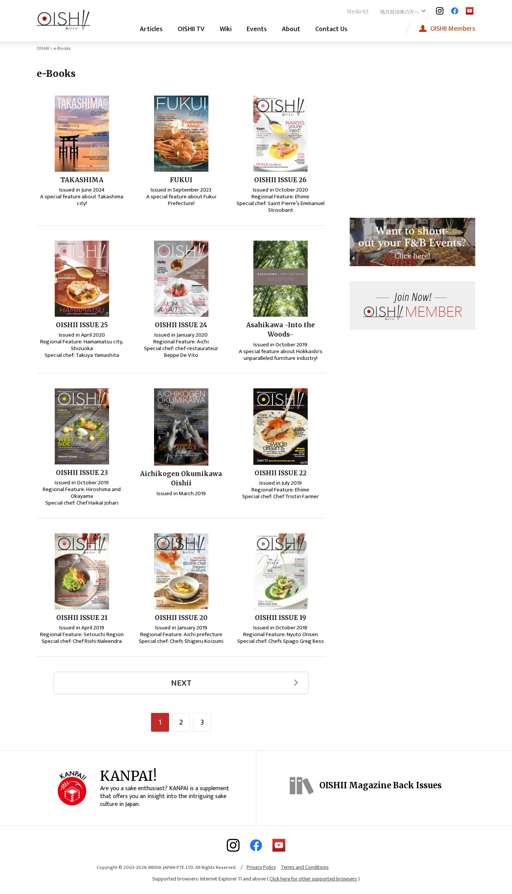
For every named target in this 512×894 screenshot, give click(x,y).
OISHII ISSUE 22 (281, 473)
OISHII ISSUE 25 (82, 325)
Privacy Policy (261, 867)
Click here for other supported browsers (313, 879)
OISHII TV (191, 29)
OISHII (43, 48)
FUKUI (181, 180)
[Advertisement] (412, 142)
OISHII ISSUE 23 (82, 473)
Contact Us (331, 29)
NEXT (181, 683)
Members (452, 28)
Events (257, 29)
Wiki (226, 29)
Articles (151, 29)
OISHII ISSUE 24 (181, 325)
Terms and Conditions (305, 867)
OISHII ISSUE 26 (280, 180)
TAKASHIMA (81, 180)
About (291, 29)
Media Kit (358, 12)
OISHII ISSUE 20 (181, 618)
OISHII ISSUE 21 (82, 618)
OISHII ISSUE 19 (280, 618)
